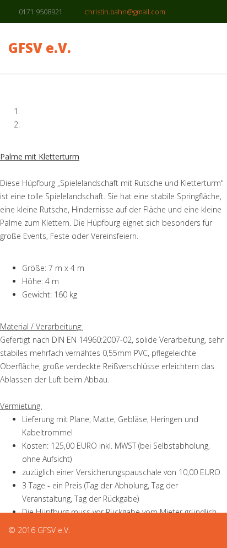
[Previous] (3, 143)
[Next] (9, 143)
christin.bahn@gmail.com (124, 12)
